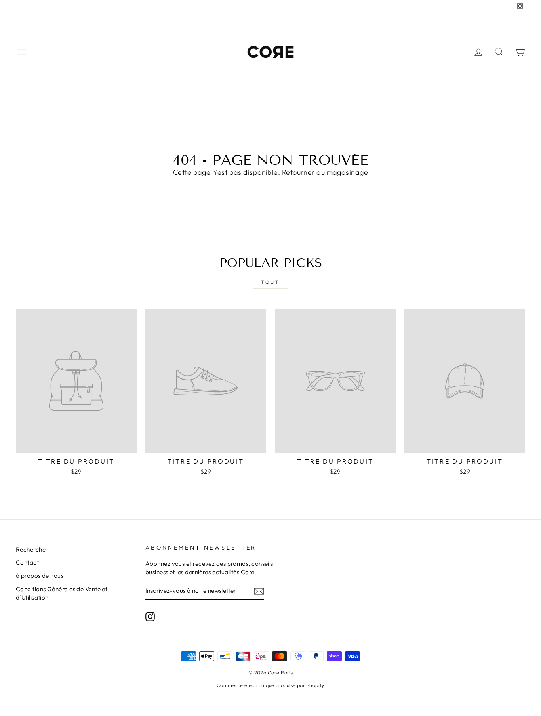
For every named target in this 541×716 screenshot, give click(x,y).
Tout (270, 282)
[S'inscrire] (259, 591)
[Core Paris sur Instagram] (150, 616)
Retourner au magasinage (325, 172)
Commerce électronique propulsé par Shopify (270, 685)
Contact (27, 562)
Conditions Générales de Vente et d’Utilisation (61, 593)
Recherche (31, 549)
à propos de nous (39, 575)
